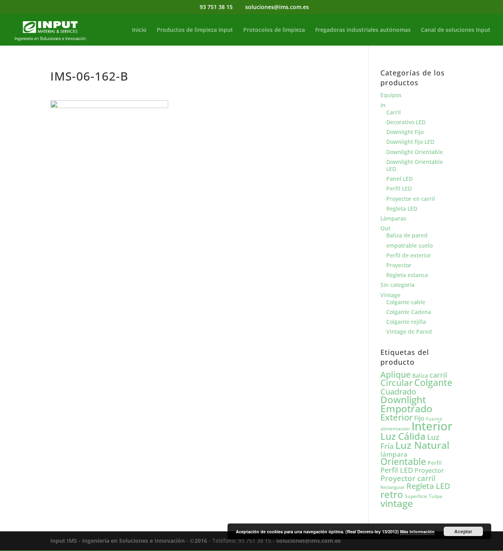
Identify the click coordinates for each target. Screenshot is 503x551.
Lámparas (393, 218)
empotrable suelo (409, 245)
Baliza (420, 375)
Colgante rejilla (406, 321)
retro (391, 494)
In (383, 105)
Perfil (435, 463)
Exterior (396, 417)
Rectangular (392, 487)
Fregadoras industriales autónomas (363, 30)
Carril (393, 112)
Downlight (403, 399)
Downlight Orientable (414, 152)
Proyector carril (407, 478)
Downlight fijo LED (410, 141)
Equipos (391, 95)
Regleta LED (401, 208)
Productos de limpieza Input (195, 30)
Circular (396, 382)
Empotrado (406, 408)
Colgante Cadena (408, 312)
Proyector (398, 265)
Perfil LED (399, 188)
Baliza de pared (407, 235)
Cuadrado (398, 391)
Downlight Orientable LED (414, 165)
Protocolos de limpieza (274, 30)
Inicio (139, 30)
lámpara (394, 454)
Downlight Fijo (405, 132)
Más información (417, 531)
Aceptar (463, 531)
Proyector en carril (410, 198)
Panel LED (399, 178)
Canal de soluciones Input (455, 30)
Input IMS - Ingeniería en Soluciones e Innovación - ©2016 (128, 540)
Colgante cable (405, 302)
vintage (396, 503)
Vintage (390, 295)
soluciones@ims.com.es (308, 540)
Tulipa (435, 496)
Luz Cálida (403, 436)
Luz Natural (422, 445)
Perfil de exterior (408, 255)
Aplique (395, 374)
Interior (431, 426)
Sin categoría (397, 284)
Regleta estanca (407, 275)
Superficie (416, 496)
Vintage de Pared (409, 331)
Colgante (433, 383)
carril (438, 375)
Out (385, 228)
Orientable (403, 461)
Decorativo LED (406, 122)
